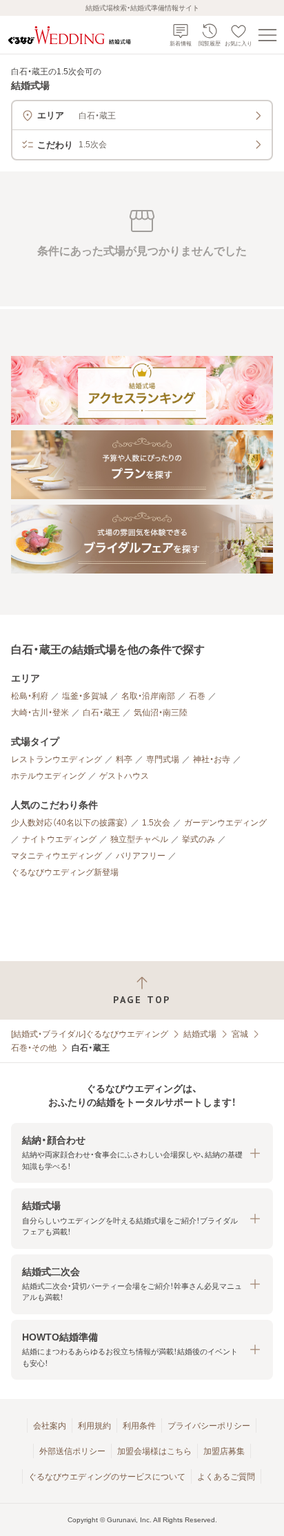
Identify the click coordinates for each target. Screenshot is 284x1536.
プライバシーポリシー (209, 1426)
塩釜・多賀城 (85, 696)
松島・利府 (29, 696)
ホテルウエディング (48, 776)
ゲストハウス (124, 776)
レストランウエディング (56, 759)
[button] (142, 1153)
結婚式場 (199, 1034)
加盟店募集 (224, 1451)
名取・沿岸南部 (148, 696)
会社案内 (49, 1426)
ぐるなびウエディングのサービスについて (106, 1477)
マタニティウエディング (56, 856)
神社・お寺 (211, 759)
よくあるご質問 (226, 1477)
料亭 (124, 759)
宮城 (240, 1034)
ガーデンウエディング (225, 823)
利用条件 (139, 1426)
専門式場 (162, 759)
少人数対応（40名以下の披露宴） (69, 823)
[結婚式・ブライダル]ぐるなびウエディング (89, 1034)
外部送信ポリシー (72, 1451)
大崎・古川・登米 (40, 712)
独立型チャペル (139, 839)
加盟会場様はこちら (154, 1451)
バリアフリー (140, 856)
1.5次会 (156, 823)
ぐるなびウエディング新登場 (65, 872)
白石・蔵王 (101, 712)
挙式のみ (198, 839)
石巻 (197, 696)
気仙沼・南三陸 (160, 712)
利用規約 (94, 1426)
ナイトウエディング (59, 839)
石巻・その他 (34, 1048)
